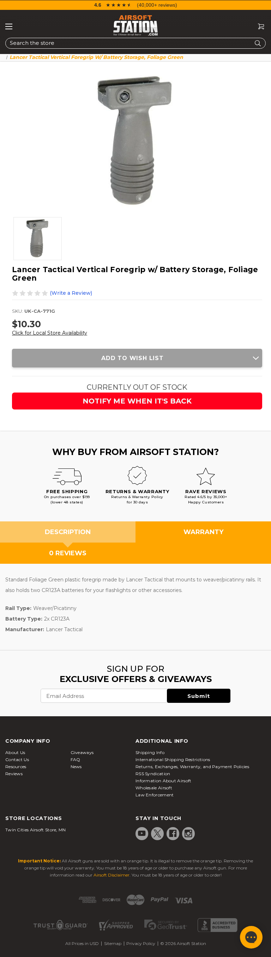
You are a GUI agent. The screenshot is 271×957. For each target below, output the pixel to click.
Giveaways (82, 752)
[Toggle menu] (9, 26)
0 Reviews (67, 553)
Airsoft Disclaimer (112, 875)
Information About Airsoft (164, 780)
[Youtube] (142, 833)
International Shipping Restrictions (173, 759)
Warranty (203, 532)
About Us (15, 752)
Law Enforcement (155, 794)
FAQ (75, 759)
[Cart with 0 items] (258, 26)
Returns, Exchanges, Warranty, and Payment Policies (192, 766)
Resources (15, 766)
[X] (157, 833)
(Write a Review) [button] (71, 293)
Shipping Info (150, 752)
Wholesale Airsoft (154, 787)
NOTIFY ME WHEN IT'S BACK (137, 401)
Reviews (14, 773)
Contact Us (17, 759)
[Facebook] (173, 833)
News (76, 766)
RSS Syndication (153, 773)
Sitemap (112, 943)
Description (68, 532)
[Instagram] (188, 833)
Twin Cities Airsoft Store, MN (35, 829)
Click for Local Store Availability (49, 333)
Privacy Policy (140, 943)
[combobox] (135, 43)
